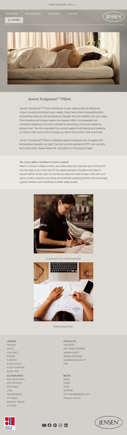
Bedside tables (16, 402)
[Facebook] (49, 425)
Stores (15, 20)
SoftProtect (14, 383)
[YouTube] (44, 425)
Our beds (12, 14)
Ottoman (12, 399)
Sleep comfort (16, 368)
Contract (13, 353)
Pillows (11, 406)
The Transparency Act (77, 395)
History (11, 345)
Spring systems (73, 357)
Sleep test (13, 372)
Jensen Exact (71, 353)
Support (73, 14)
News (67, 380)
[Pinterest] (55, 425)
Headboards (14, 395)
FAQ (66, 364)
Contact (12, 360)
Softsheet (13, 387)
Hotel (10, 349)
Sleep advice (14, 364)
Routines (54, 14)
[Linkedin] (66, 425)
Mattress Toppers (74, 349)
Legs (10, 391)
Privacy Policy (72, 399)
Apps (66, 387)
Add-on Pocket (16, 380)
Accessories (33, 14)
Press (67, 383)
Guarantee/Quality (75, 360)
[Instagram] (60, 425)
